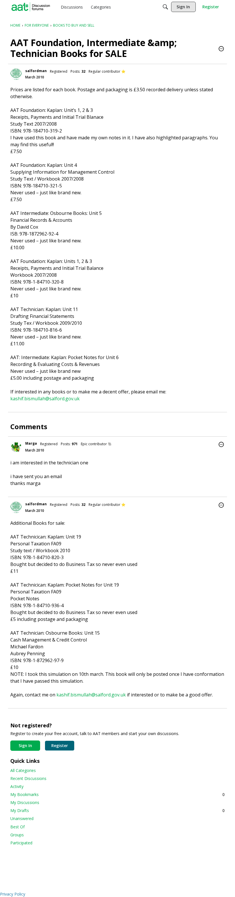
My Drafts (117, 810)
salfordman (36, 70)
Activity (16, 786)
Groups (17, 834)
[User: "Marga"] (16, 446)
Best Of (17, 826)
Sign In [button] (25, 745)
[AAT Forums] (30, 6)
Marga (31, 443)
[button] (221, 49)
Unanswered (22, 818)
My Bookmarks (117, 794)
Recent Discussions (28, 778)
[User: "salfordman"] (16, 74)
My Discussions (24, 802)
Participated (21, 842)
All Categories (23, 770)
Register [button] (59, 745)
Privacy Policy (12, 894)
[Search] (165, 7)
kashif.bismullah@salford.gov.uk (45, 398)
